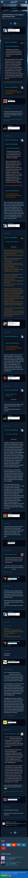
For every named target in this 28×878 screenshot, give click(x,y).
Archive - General (13, 825)
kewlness (7, 589)
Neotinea (8, 822)
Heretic (5, 18)
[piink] (3, 858)
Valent (7, 863)
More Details (4, 876)
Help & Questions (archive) (11, 865)
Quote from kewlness (12, 46)
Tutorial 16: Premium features (13, 862)
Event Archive (9, 859)
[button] (2, 2)
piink (7, 858)
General (22, 823)
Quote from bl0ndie (11, 42)
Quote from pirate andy (12, 733)
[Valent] (3, 863)
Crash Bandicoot (9, 625)
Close (10, 876)
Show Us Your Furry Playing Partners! (14, 857)
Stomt (7, 633)
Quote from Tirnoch (11, 554)
